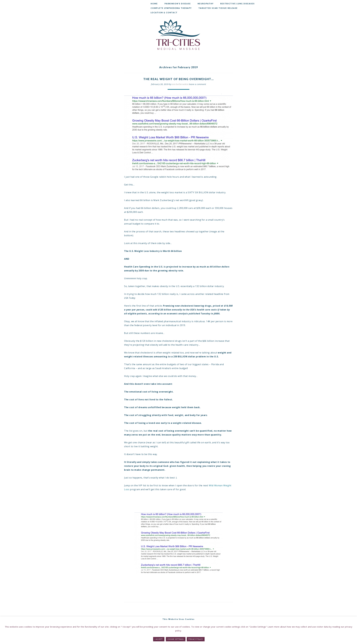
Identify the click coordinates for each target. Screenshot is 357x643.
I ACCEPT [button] (159, 639)
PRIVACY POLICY (195, 639)
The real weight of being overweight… (178, 79)
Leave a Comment (197, 84)
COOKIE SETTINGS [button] (175, 639)
